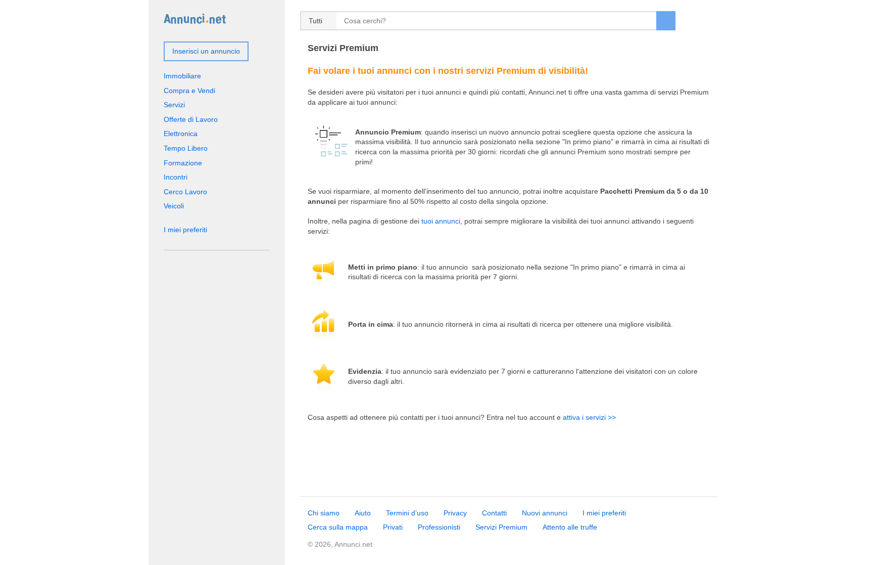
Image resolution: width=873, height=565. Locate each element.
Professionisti (439, 527)
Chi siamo (324, 513)
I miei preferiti (185, 230)
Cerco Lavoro (185, 192)
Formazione (183, 163)
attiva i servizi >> (589, 417)
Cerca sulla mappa (338, 527)
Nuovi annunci (544, 513)
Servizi (174, 105)
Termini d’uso (407, 513)
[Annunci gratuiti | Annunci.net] (195, 18)
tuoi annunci (440, 221)
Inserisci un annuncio (206, 51)
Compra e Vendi (189, 90)
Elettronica (181, 133)
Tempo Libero (186, 148)
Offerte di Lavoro (191, 119)
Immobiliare (182, 76)
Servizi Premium (501, 527)
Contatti (494, 513)
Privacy (455, 513)
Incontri (175, 177)
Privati (393, 527)
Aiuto (363, 513)
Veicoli (174, 206)
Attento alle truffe (570, 527)
